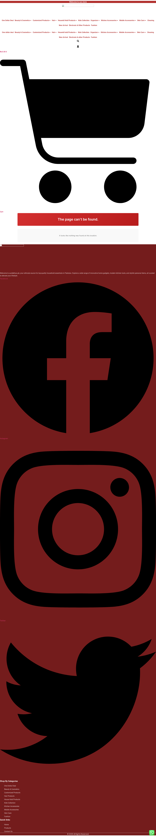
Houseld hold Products (66, 20)
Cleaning (150, 20)
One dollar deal (8, 20)
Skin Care (141, 20)
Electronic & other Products (79, 25)
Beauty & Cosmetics (22, 20)
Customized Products (41, 20)
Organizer (94, 20)
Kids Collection (83, 20)
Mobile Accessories (126, 20)
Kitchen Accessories (109, 20)
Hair (53, 20)
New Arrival (63, 25)
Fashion (94, 25)
